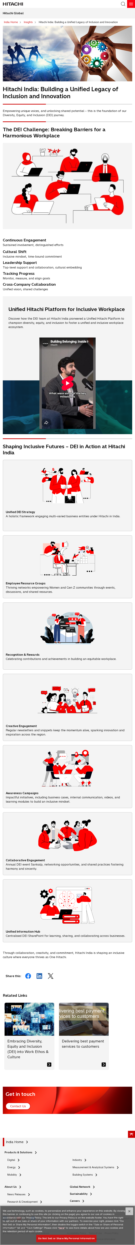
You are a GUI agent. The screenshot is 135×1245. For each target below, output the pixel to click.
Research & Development (22, 1201)
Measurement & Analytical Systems (93, 1167)
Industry (77, 1160)
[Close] (129, 1211)
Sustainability (79, 1193)
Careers (75, 1200)
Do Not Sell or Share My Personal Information (66, 1238)
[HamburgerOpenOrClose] (131, 4)
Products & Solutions (18, 1152)
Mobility (12, 1174)
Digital (11, 1160)
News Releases (16, 1194)
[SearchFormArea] (123, 4)
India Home (15, 1142)
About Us (11, 1186)
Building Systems (82, 1174)
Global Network (80, 1186)
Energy (11, 1167)
